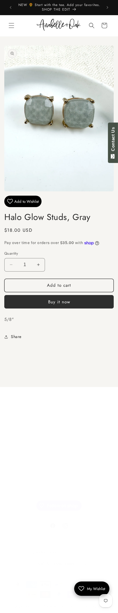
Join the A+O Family (29, 423)
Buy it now (59, 302)
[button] (11, 25)
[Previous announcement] (10, 7)
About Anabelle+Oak (30, 462)
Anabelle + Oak (37, 606)
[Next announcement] (107, 7)
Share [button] (16, 336)
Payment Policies (27, 488)
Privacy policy (96, 606)
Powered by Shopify (65, 606)
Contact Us (113, 140)
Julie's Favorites (25, 436)
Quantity (11, 253)
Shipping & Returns (29, 475)
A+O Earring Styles (29, 449)
